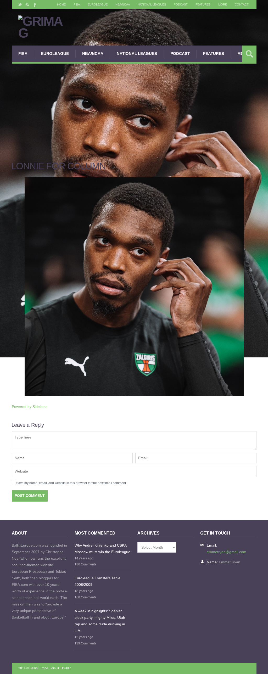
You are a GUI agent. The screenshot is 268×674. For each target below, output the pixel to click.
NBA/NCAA (122, 4)
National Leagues (152, 4)
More (222, 4)
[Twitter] (20, 4)
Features (203, 4)
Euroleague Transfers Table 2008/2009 (97, 581)
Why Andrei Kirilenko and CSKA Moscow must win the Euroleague (102, 548)
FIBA (77, 4)
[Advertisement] (134, 102)
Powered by (29, 407)
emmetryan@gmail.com (226, 552)
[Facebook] (34, 4)
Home (61, 4)
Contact (242, 4)
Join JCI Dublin (60, 668)
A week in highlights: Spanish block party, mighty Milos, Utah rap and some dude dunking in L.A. (100, 621)
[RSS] (27, 4)
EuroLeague (98, 4)
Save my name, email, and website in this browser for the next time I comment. (71, 483)
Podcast (181, 4)
